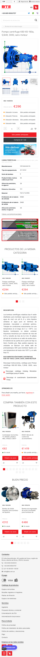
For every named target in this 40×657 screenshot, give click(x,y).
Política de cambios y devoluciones (13, 631)
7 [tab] (23, 469)
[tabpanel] (10, 278)
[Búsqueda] (35, 20)
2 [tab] (20, 301)
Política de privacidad (9, 625)
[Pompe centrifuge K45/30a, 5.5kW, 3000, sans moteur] (30, 267)
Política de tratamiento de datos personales (16, 628)
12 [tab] (17, 472)
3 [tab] (23, 301)
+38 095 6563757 (9, 13)
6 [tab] (20, 469)
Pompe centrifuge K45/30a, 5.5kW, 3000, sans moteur (28, 283)
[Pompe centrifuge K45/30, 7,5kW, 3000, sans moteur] (10, 267)
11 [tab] (36, 469)
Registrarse (24, 1)
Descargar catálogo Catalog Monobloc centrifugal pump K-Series (21, 372)
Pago (3, 634)
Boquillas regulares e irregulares (12, 592)
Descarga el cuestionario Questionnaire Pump (22, 379)
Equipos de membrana (9, 598)
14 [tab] (23, 472)
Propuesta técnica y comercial (11, 610)
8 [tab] (26, 469)
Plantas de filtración (8, 595)
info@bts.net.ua (9, 571)
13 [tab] (20, 472)
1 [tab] (17, 301)
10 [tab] (33, 469)
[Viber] (37, 13)
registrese (29, 392)
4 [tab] (14, 469)
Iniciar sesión (35, 1)
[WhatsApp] (33, 13)
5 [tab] (17, 469)
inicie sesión (6, 395)
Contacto (5, 637)
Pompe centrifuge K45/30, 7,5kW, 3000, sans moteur (10, 283)
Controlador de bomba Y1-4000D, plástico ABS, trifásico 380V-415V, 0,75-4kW (10, 437)
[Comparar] (32, 129)
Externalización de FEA (9, 613)
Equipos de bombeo (8, 589)
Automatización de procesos (11, 616)
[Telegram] (29, 13)
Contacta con (9, 647)
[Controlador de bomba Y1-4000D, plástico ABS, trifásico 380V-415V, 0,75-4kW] (10, 420)
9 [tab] (30, 469)
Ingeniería (5, 607)
